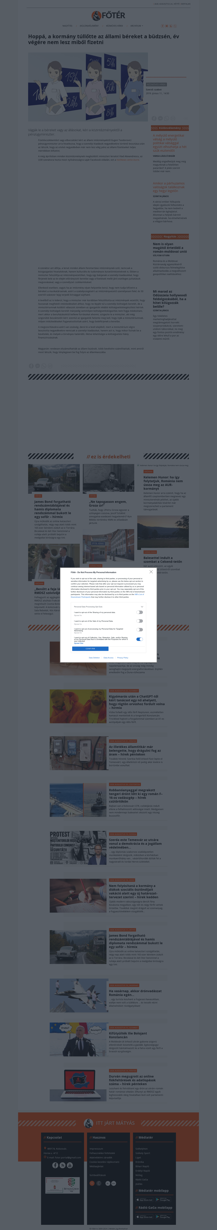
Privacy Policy (122, 658)
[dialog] (108, 615)
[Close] (152, 572)
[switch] (139, 612)
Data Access (108, 658)
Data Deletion (94, 658)
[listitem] (108, 606)
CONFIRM (90, 649)
